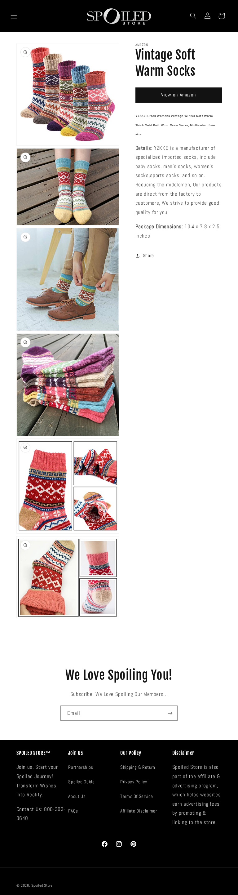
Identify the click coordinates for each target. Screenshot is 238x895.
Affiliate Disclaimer (138, 811)
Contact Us (28, 809)
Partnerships (80, 767)
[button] (14, 16)
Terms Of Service (136, 796)
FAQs (73, 811)
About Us (77, 796)
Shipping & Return (137, 767)
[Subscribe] (170, 713)
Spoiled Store (41, 885)
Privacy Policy (133, 782)
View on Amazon (178, 95)
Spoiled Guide (81, 782)
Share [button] (148, 255)
